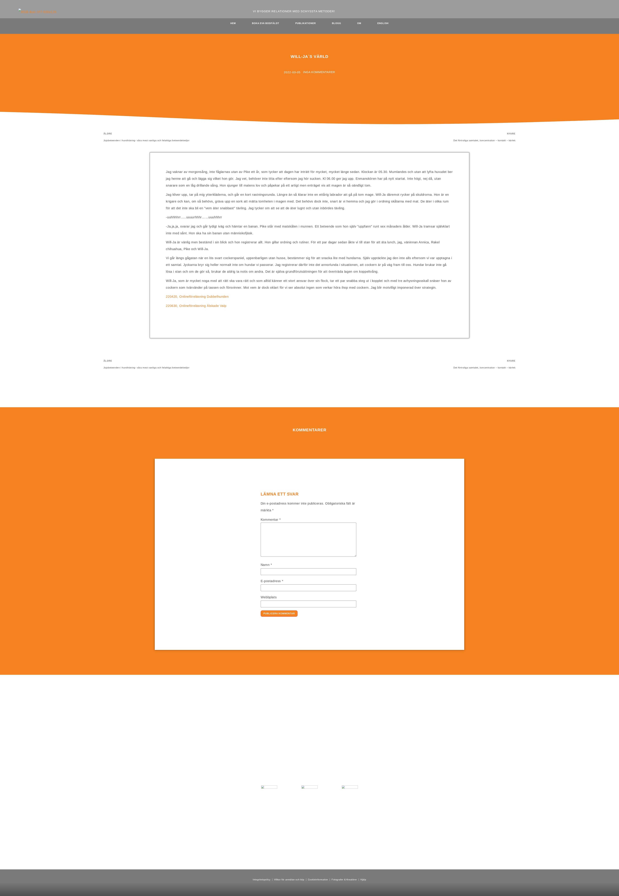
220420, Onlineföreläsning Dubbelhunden (197, 296)
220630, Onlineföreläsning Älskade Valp (196, 306)
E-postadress (272, 581)
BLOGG (336, 23)
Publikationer (305, 23)
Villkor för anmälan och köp (289, 879)
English (382, 23)
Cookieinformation (318, 879)
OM (359, 23)
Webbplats (269, 597)
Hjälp (363, 879)
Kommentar (271, 519)
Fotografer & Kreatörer (344, 879)
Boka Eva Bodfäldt (265, 23)
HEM (233, 23)
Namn (266, 564)
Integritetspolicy (261, 879)
